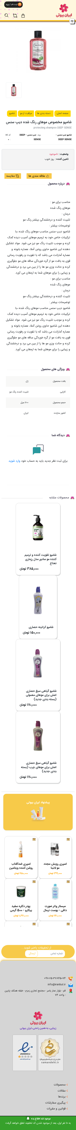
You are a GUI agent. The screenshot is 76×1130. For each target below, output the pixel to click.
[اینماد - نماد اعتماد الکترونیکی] (51, 1052)
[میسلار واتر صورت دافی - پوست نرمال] (55, 892)
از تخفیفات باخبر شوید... (36, 948)
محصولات (60, 1085)
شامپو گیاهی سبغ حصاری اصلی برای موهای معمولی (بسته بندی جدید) (41, 695)
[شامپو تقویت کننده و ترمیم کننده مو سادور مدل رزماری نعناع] (38, 525)
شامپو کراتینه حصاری (41, 627)
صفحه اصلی (62, 113)
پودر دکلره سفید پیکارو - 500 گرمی (21, 908)
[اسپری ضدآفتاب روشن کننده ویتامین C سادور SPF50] (21, 850)
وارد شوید (14, 461)
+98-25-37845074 (55, 978)
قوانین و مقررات (56, 1109)
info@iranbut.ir (57, 985)
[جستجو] (8, 13)
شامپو (12, 113)
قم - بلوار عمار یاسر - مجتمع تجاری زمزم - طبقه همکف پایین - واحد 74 (35, 993)
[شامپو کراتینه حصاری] (38, 597)
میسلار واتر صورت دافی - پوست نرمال (55, 908)
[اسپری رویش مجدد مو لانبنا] (55, 850)
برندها (62, 1097)
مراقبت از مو (26, 113)
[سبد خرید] (26, 15)
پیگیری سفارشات (55, 1103)
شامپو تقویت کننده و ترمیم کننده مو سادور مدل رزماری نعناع (40, 559)
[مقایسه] (17, 13)
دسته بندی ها (43, 113)
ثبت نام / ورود (11, 4)
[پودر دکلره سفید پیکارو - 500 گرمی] (21, 892)
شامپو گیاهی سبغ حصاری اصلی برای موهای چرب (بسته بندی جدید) (38, 767)
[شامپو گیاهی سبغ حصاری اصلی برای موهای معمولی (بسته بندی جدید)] (38, 661)
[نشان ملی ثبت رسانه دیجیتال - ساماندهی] (24, 1052)
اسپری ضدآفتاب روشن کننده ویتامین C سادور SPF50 (21, 868)
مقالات (62, 1091)
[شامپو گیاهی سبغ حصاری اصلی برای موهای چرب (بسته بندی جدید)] (38, 733)
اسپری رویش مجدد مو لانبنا (55, 866)
